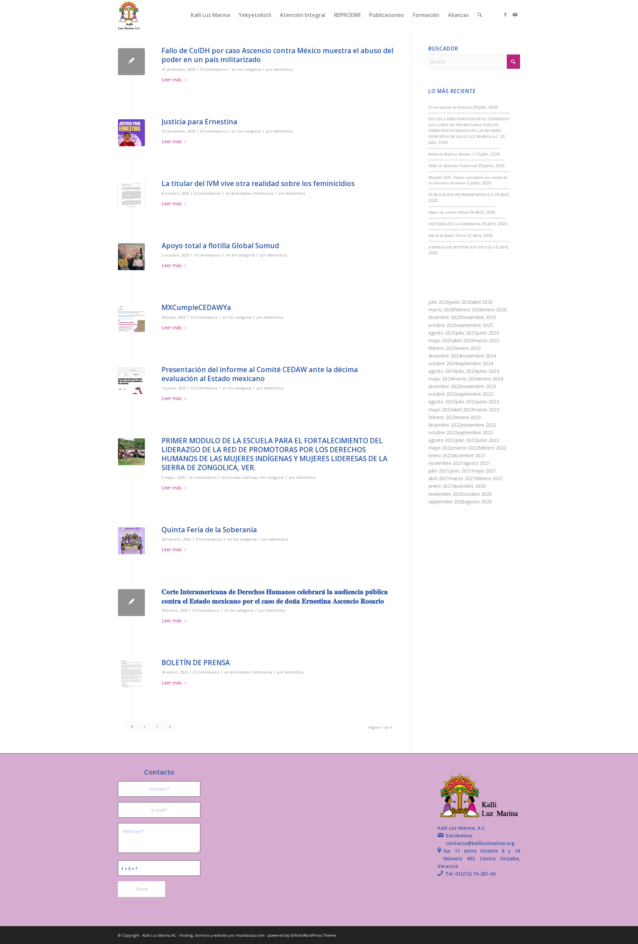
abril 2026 (482, 302)
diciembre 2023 (444, 386)
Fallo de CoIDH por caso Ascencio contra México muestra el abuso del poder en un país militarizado (277, 55)
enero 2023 (468, 417)
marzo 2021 (462, 478)
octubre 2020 (477, 494)
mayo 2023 (440, 409)
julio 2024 (466, 371)
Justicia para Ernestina (199, 121)
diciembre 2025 (444, 317)
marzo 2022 (465, 448)
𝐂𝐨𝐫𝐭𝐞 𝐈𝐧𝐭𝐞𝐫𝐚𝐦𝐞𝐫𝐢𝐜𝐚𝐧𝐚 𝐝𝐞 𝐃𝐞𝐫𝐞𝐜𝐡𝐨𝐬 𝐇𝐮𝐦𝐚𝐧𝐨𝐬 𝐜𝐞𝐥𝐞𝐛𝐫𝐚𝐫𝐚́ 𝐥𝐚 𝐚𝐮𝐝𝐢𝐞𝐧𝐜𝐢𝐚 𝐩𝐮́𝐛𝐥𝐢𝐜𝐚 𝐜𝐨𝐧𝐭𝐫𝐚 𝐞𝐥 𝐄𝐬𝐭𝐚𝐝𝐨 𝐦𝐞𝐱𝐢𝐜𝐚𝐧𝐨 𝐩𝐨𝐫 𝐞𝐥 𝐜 (274, 596)
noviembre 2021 (445, 463)
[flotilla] (131, 256)
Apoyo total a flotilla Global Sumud (220, 245)
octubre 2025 (442, 325)
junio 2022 (488, 440)
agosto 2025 (442, 333)
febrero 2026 (468, 309)
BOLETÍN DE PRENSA (195, 662)
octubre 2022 (442, 432)
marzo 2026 (441, 309)
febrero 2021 (489, 478)
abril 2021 (438, 478)
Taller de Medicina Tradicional (452, 165)
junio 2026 (460, 302)
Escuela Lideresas (242, 477)
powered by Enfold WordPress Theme (302, 935)
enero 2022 (440, 455)
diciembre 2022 (444, 425)
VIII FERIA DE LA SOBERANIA (454, 223)
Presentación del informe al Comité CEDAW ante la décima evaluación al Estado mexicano (259, 374)
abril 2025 (463, 340)
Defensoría (263, 193)
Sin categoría (249, 69)
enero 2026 (494, 309)
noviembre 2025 (478, 317)
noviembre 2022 (478, 425)
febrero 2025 (442, 348)
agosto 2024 (442, 371)
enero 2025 (468, 348)
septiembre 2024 (475, 363)
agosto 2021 (476, 463)
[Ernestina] (131, 132)
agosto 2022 (442, 440)
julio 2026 (438, 302)
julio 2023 (466, 401)
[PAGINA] (131, 380)
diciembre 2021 (469, 455)
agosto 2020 (478, 501)
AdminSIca (282, 69)
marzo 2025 (486, 340)
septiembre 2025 (475, 325)
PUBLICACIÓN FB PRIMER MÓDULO (460, 194)
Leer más (171, 79)
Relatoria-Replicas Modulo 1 (451, 154)
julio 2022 (466, 440)
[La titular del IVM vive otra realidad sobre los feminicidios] (131, 194)
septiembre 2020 (446, 501)
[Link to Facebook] (505, 15)
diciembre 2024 (444, 356)
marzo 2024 (465, 378)
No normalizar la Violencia (450, 107)
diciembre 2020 (469, 486)
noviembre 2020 (445, 494)
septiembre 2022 (475, 432)
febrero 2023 (442, 417)
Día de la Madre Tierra (447, 235)
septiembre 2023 (475, 394)
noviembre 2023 (478, 386)
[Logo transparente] (129, 15)
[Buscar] (479, 15)
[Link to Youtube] (515, 15)
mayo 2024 (440, 378)
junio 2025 (488, 333)
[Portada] (131, 540)
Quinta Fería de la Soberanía (209, 529)
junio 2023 (488, 401)
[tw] (131, 318)
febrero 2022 (492, 448)
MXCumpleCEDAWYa (196, 307)
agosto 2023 (442, 401)
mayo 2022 (440, 448)
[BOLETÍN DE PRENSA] (131, 673)
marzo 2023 (486, 409)
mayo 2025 (440, 340)
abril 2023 (463, 409)
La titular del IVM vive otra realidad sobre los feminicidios (258, 183)
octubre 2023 (442, 394)
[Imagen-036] (131, 451)
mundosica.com (251, 935)
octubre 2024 (442, 363)
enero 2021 (440, 486)
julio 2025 (466, 333)
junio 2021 (460, 471)
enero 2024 (490, 378)
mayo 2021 (484, 471)
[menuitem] (210, 15)
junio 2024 (488, 371)
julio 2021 (438, 471)
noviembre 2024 (478, 356)
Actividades (241, 193)
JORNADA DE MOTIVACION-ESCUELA (461, 247)
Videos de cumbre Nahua (448, 212)
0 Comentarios (213, 69)
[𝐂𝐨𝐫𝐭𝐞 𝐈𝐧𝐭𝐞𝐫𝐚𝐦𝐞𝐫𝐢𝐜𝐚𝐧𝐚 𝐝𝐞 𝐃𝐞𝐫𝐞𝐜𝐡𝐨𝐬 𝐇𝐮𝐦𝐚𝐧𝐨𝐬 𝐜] (131, 602)
